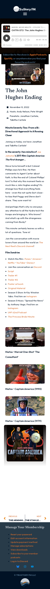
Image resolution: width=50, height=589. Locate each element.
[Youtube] (32, 566)
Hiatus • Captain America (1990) (23, 388)
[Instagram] (25, 566)
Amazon (36, 258)
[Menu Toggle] (25, 14)
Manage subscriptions (22, 545)
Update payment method (24, 542)
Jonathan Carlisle (29, 116)
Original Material (16, 288)
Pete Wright (37, 111)
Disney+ (31, 262)
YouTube (20, 262)
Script (11, 271)
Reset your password (21, 534)
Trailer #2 (13, 279)
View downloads (19, 549)
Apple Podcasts (38, 54)
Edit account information (24, 538)
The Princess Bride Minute (21, 316)
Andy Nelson (23, 111)
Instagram (31, 296)
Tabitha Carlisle (18, 119)
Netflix (11, 262)
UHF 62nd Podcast (17, 312)
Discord (37, 267)
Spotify (8, 58)
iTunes (27, 258)
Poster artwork (15, 284)
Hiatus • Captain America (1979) (23, 420)
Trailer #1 (12, 275)
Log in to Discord (19, 561)
